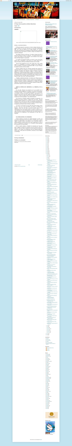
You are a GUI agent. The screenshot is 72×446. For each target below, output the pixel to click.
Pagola (47, 389)
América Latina (48, 339)
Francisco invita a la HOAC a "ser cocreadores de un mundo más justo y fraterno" (53, 70)
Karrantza (47, 380)
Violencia (47, 403)
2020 (47, 148)
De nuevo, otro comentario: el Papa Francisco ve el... (51, 321)
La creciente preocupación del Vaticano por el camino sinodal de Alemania (53, 57)
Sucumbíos (47, 400)
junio (47, 325)
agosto (48, 327)
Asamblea (47, 354)
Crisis (47, 360)
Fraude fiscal (47, 366)
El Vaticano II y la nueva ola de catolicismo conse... (51, 241)
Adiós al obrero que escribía (50, 221)
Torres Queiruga (48, 401)
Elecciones (47, 363)
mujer (47, 407)
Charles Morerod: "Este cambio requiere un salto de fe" (54, 63)
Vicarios (47, 402)
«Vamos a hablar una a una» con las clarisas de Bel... (52, 234)
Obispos (47, 387)
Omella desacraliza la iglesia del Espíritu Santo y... (51, 243)
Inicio (14, 19)
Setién (47, 399)
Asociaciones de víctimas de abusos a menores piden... (52, 215)
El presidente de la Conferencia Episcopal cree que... (51, 265)
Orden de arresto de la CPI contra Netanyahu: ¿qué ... (51, 275)
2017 (47, 145)
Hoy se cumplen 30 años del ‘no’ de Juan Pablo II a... (51, 277)
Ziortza (47, 404)
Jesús (47, 376)
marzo (48, 156)
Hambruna (47, 371)
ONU (46, 386)
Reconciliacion (48, 396)
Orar (46, 388)
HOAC (47, 370)
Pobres (47, 393)
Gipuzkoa (47, 369)
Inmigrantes (47, 374)
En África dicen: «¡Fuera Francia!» (51, 213)
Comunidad (47, 359)
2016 (47, 144)
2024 (47, 153)
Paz (46, 392)
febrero (48, 155)
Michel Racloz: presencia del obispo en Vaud (53, 50)
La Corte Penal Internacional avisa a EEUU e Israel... (51, 185)
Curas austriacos (48, 340)
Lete (46, 382)
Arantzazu (47, 338)
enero (48, 154)
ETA (46, 362)
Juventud (47, 379)
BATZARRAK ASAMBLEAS (21, 19)
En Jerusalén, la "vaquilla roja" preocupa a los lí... (51, 166)
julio (47, 326)
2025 (47, 333)
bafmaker (48, 350)
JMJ (46, 375)
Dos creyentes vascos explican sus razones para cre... (51, 160)
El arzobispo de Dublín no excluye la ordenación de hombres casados (51, 93)
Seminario (47, 398)
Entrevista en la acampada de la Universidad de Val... (51, 204)
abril (47, 157)
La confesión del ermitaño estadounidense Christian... (51, 272)
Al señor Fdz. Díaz (52, 87)
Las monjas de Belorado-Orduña (51, 254)
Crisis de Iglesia (48, 361)
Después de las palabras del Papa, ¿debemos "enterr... (51, 285)
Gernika (47, 367)
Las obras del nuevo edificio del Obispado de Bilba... (51, 170)
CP (46, 357)
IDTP (46, 372)
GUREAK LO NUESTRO (30, 19)
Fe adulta (47, 341)
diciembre (48, 332)
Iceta (46, 373)
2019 (47, 147)
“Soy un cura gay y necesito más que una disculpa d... (52, 316)
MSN (18, 25)
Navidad (47, 385)
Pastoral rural (48, 391)
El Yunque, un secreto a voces (51, 299)
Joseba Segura (48, 377)
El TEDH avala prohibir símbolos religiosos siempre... (51, 259)
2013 (47, 140)
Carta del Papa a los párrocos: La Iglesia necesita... (51, 174)
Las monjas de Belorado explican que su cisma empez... (52, 290)
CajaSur (47, 358)
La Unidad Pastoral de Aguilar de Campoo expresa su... (51, 172)
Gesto (47, 368)
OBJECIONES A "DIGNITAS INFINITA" (52, 169)
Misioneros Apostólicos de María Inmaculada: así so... (51, 239)
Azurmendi (47, 355)
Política (47, 394)
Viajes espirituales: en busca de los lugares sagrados (51, 210)
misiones (47, 406)
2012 (47, 139)
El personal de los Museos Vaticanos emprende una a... (52, 220)
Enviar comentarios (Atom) (21, 166)
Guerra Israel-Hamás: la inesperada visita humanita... (51, 252)
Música (47, 384)
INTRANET (37, 19)
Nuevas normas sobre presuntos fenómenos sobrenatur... (51, 255)
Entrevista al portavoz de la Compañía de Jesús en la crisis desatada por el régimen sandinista (53, 81)
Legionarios (47, 381)
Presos (47, 395)
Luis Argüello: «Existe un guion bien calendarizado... (51, 226)
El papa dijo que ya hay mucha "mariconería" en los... (51, 300)
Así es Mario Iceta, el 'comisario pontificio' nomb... (51, 314)
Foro (46, 365)
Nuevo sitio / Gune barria (53, 41)
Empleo (47, 364)
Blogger (41, 439)
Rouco (47, 397)
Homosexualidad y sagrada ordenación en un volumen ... (52, 302)
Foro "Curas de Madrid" (49, 342)
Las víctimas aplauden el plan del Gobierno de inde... (51, 199)
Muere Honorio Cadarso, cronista (51, 218)
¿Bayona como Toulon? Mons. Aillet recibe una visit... (51, 320)
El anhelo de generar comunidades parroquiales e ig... (51, 206)
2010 (47, 137)
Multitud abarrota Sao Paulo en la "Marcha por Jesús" (51, 318)
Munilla (47, 383)
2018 (47, 146)
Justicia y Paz (48, 378)
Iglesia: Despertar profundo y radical (51, 179)
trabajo (47, 408)
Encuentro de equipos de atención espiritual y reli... (51, 307)
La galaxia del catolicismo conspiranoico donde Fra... (51, 297)
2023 (47, 152)
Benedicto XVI (48, 356)
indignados (47, 405)
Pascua (47, 390)
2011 (47, 138)
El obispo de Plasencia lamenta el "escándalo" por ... (51, 225)
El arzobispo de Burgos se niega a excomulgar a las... (51, 247)
